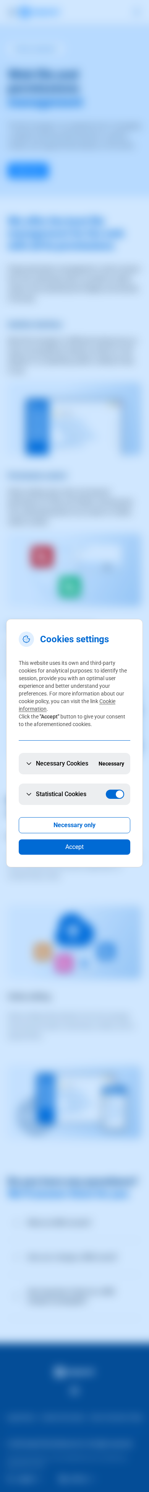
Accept (74, 846)
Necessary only (74, 825)
